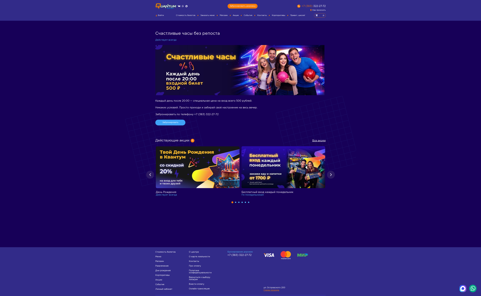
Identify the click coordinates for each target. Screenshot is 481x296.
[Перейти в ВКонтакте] (179, 6)
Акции (236, 15)
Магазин (224, 15)
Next (331, 175)
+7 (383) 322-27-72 (239, 255)
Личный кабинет (163, 289)
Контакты (262, 15)
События (248, 15)
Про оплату (195, 266)
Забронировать (170, 122)
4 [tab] (242, 202)
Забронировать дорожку (243, 6)
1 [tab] (232, 202)
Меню (158, 257)
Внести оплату (196, 284)
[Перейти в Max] (186, 6)
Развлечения (161, 266)
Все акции (319, 140)
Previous (150, 175)
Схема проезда (271, 290)
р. (323, 15)
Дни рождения (163, 271)
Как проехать (319, 10)
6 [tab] (248, 202)
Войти (161, 15)
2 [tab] (235, 202)
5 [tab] (245, 202)
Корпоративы (278, 15)
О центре (194, 252)
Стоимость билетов (185, 15)
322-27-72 (314, 6)
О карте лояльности (199, 257)
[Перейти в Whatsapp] (182, 6)
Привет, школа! (297, 15)
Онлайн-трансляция (199, 289)
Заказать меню (207, 15)
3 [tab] (238, 202)
